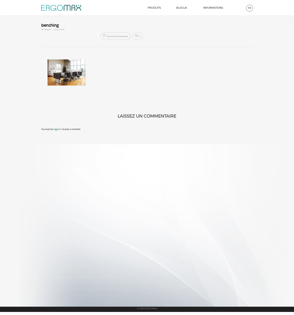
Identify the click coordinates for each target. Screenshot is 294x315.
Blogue (181, 7)
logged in (57, 129)
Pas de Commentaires (117, 36)
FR (249, 8)
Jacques (47, 29)
